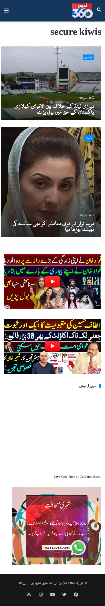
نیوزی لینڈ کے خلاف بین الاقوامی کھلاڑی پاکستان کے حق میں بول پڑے (54, 109)
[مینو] (6, 12)
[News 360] (82, 10)
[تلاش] (98, 12)
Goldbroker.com (90, 476)
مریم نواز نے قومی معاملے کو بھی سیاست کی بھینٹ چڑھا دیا (53, 226)
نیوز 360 (22, 583)
